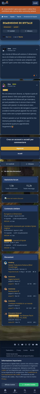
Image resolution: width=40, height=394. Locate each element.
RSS (32, 350)
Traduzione (9, 350)
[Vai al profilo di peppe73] (5, 277)
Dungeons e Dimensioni (13, 214)
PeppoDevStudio (13, 269)
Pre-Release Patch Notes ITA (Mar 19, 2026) (20, 317)
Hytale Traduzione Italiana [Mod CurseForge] (20, 266)
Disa (9, 84)
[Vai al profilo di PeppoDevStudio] (5, 263)
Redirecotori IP (13, 291)
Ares (9, 37)
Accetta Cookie (30, 385)
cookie (4, 370)
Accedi (20, 154)
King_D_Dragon (9, 216)
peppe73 (11, 281)
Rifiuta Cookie (10, 385)
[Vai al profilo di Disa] (4, 85)
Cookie (25, 350)
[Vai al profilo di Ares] (4, 37)
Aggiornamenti (13, 279)
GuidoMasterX (8, 230)
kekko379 (11, 320)
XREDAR (6, 221)
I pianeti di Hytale (19, 240)
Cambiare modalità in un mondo (20, 303)
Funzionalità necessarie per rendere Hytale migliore (20, 227)
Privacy (19, 350)
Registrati (20, 148)
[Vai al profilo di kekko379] (5, 313)
